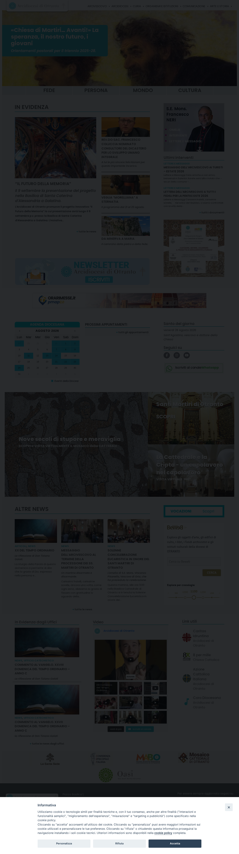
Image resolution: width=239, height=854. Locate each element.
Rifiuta (119, 843)
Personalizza (64, 843)
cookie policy (163, 833)
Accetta (175, 843)
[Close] (229, 807)
